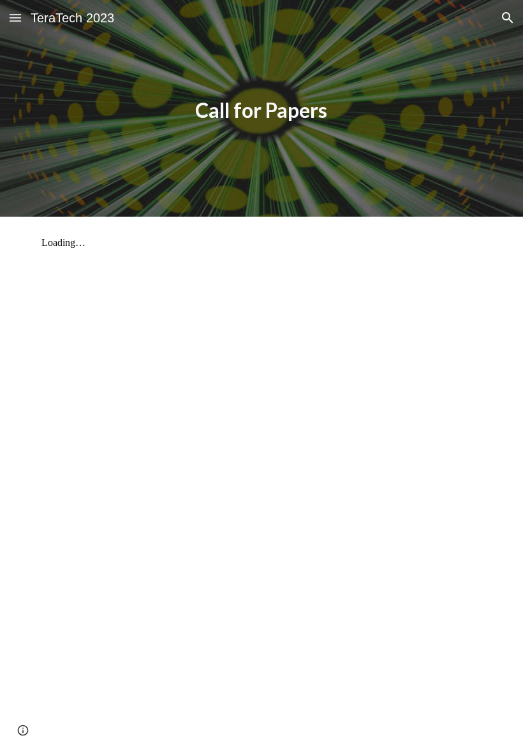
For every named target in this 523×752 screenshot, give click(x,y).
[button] (15, 17)
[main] (261, 108)
